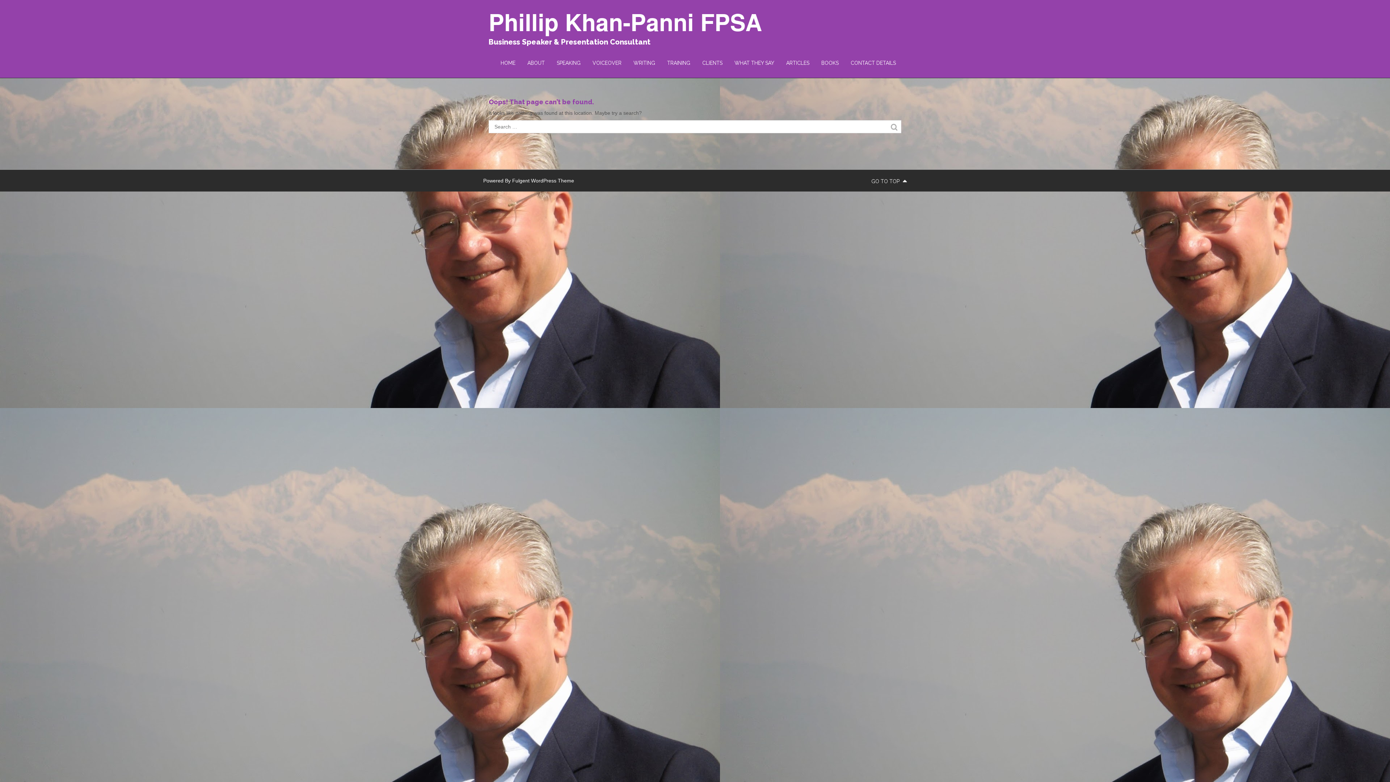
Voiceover (607, 63)
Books (830, 63)
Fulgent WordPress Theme (543, 181)
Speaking (569, 63)
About (536, 63)
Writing (644, 63)
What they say (754, 63)
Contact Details (873, 63)
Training (678, 63)
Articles (797, 63)
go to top (886, 181)
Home (508, 63)
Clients (712, 63)
